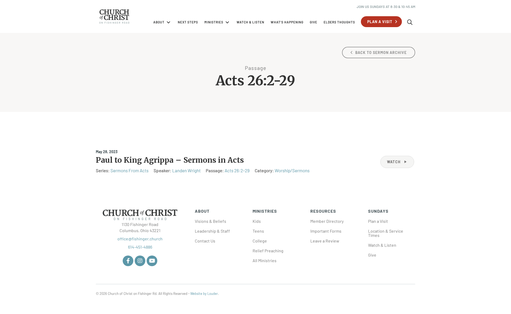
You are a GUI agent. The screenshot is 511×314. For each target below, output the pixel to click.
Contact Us (205, 240)
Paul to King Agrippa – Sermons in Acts (170, 160)
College (260, 240)
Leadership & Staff (212, 230)
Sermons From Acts (129, 170)
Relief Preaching (268, 250)
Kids (257, 221)
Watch (397, 162)
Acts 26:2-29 (237, 170)
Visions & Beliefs (210, 221)
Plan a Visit (378, 221)
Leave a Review (324, 240)
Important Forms (325, 230)
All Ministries (265, 260)
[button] (381, 21)
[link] (162, 22)
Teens (258, 230)
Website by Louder (204, 293)
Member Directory (327, 221)
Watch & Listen (382, 245)
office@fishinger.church (140, 238)
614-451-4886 (140, 246)
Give (372, 254)
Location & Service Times (385, 233)
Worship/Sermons (292, 170)
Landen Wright (186, 170)
